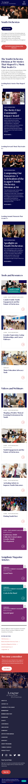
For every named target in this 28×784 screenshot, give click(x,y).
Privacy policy (9, 782)
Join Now (7, 668)
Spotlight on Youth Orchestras (13, 244)
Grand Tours (8, 573)
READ (8, 134)
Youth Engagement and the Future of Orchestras (13, 451)
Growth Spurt (8, 613)
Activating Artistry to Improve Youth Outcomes (13, 484)
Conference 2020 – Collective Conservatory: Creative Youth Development (12, 538)
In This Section (7, 28)
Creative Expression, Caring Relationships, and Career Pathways (13, 337)
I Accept (24, 780)
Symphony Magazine (8, 644)
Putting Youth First (10, 516)
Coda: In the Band (10, 593)
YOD (5, 639)
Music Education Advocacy (9, 641)
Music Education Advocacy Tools (13, 371)
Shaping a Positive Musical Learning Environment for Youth (13, 415)
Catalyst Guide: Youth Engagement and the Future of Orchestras (11, 302)
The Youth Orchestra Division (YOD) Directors (14, 47)
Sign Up (6, 772)
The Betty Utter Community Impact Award (12, 113)
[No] (26, 781)
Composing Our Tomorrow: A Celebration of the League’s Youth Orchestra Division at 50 (14, 180)
